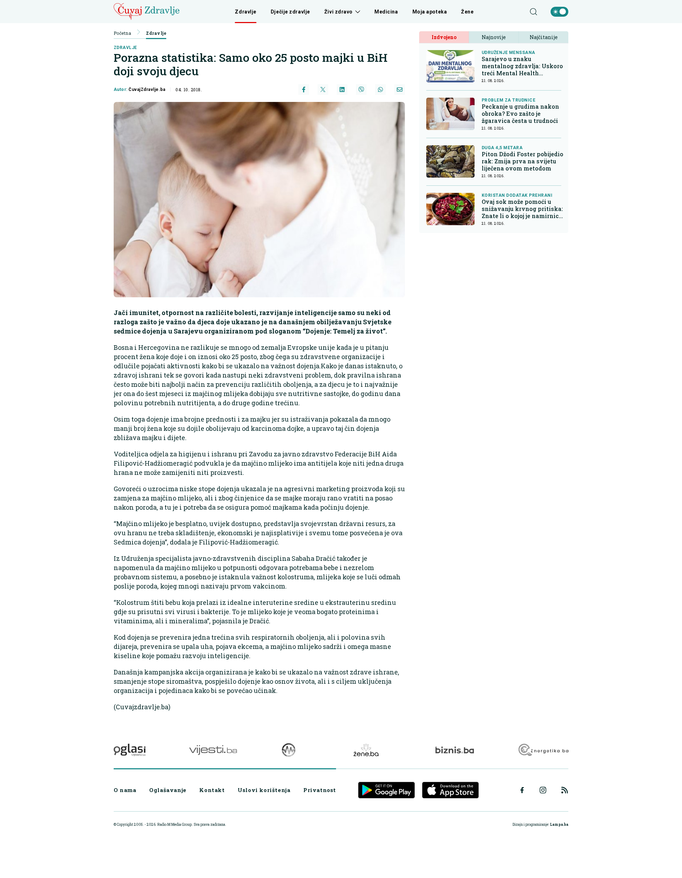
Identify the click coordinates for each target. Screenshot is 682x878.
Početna (122, 33)
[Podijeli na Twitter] (323, 89)
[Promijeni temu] (559, 12)
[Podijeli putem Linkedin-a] (342, 89)
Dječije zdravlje (290, 12)
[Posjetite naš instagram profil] (543, 790)
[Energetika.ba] (543, 750)
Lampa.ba (559, 824)
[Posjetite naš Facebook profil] (522, 790)
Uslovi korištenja (264, 789)
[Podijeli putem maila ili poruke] (399, 89)
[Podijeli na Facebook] (303, 89)
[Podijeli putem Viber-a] (361, 89)
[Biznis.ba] (454, 749)
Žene (467, 12)
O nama (125, 789)
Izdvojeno (444, 37)
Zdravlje (245, 12)
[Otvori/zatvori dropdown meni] (356, 11)
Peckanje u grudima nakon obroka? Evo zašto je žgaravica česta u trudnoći (520, 113)
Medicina (386, 12)
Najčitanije (544, 37)
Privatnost (319, 789)
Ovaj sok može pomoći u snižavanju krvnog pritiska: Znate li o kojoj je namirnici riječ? (522, 209)
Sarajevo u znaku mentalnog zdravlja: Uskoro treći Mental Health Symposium (522, 66)
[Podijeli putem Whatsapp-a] (380, 89)
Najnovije (494, 37)
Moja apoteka (429, 12)
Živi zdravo (338, 12)
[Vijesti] (213, 750)
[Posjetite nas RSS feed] (564, 790)
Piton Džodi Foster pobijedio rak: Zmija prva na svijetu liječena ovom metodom (522, 161)
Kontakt (211, 789)
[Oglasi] (130, 750)
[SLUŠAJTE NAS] (289, 750)
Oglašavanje (167, 789)
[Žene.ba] (366, 750)
